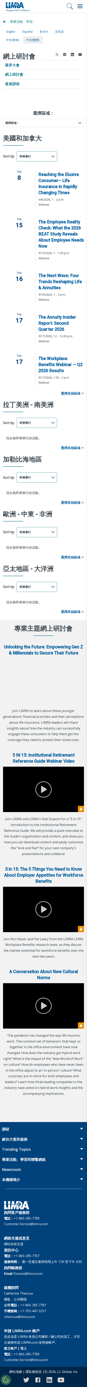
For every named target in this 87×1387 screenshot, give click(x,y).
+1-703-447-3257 (33, 1311)
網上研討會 (14, 74)
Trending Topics (16, 1149)
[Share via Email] (80, 55)
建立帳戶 (10, 1348)
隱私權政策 (33, 1371)
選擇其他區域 (71, 393)
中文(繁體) (32, 40)
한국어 (44, 31)
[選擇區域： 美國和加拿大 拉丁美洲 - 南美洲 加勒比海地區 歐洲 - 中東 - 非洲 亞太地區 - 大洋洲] (43, 123)
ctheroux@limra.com (19, 1317)
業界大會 (12, 65)
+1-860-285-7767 (26, 1256)
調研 (5, 1129)
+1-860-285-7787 (33, 1305)
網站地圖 (15, 1371)
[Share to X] (57, 55)
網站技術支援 (13, 1244)
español (27, 31)
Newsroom (11, 1169)
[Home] (4, 21)
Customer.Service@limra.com (26, 1224)
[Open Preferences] (6, 1380)
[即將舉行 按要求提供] (37, 156)
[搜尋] (70, 6)
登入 (23, 1348)
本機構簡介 (11, 1179)
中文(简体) (12, 40)
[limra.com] (17, 6)
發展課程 (12, 83)
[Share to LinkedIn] (72, 55)
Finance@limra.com (28, 1273)
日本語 (59, 31)
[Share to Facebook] (65, 55)
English (10, 31)
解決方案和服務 (15, 1139)
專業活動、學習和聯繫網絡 (23, 21)
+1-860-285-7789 (26, 1218)
